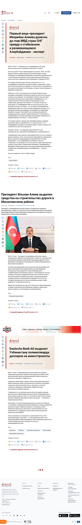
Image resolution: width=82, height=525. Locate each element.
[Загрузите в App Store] (63, 515)
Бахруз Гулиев (13, 160)
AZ (75, 521)
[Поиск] (45, 12)
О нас (38, 486)
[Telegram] (17, 515)
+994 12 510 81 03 (6, 502)
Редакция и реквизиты (43, 488)
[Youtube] (13, 515)
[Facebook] (6, 515)
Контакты (40, 490)
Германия (21, 430)
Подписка (55, 486)
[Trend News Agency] (6, 485)
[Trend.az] (7, 13)
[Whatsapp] (3, 515)
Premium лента (26, 488)
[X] (10, 515)
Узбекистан (12, 430)
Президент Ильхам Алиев (16, 296)
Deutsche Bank (47, 430)
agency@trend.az (6, 504)
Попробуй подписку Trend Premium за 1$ (24, 176)
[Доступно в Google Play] (74, 515)
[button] (2, 23)
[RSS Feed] (24, 515)
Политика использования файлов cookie (72, 500)
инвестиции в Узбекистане (16, 433)
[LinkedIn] (21, 515)
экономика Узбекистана (33, 430)
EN (72, 521)
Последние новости (27, 486)
